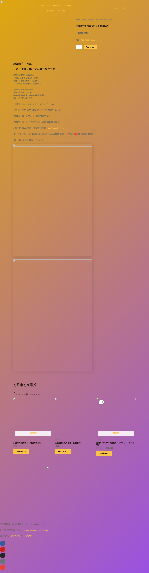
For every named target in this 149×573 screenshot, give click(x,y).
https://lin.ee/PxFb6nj (55, 128)
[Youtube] (2, 549)
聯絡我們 (61, 11)
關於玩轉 (67, 5)
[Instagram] (2, 555)
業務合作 (50, 11)
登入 (117, 8)
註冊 (124, 8)
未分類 (84, 20)
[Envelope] (2, 567)
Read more (21, 451)
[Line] (2, 561)
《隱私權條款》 (15, 536)
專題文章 (44, 5)
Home (78, 20)
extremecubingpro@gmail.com (35, 530)
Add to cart (90, 47)
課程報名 (55, 5)
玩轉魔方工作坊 (90, 40)
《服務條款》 (28, 536)
